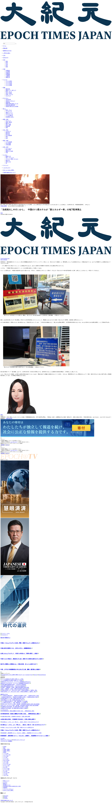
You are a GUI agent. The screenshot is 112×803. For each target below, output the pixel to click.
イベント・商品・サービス (12, 159)
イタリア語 (5, 761)
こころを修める (9, 115)
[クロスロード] (4, 634)
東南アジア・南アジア (11, 90)
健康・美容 (5, 119)
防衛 (7, 66)
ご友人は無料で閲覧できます (15, 674)
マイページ (5, 165)
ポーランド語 (6, 765)
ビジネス (5, 782)
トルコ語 (5, 773)
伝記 (7, 138)
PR (6, 163)
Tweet (31, 674)
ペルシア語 (5, 775)
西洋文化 (8, 134)
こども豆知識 (9, 141)
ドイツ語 (5, 757)
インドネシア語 (6, 754)
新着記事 (5, 48)
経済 (7, 62)
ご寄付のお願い (6, 53)
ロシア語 (5, 767)
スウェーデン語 (6, 764)
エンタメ (5, 154)
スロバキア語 (6, 772)
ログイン (7, 444)
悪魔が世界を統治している (12, 103)
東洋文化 (8, 132)
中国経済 (8, 73)
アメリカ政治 (9, 81)
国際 (4, 87)
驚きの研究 (8, 149)
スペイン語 (5, 758)
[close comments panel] (1, 438)
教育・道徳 (5, 140)
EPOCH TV (5, 57)
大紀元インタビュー (10, 100)
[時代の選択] (15, 632)
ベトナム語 (5, 753)
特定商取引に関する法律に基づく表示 (12, 786)
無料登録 (2, 444)
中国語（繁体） (6, 750)
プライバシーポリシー (8, 789)
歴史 (7, 136)
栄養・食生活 (9, 122)
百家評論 (8, 102)
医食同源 (8, 126)
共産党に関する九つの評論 (12, 106)
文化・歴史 (5, 130)
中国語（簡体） (6, 749)
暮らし (4, 108)
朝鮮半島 (8, 88)
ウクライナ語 (6, 768)
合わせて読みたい (5, 637)
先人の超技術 (9, 135)
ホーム (4, 45)
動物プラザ (8, 156)
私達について (6, 780)
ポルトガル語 (6, 760)
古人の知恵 (8, 143)
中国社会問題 (4, 206)
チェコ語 (5, 771)
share (2, 259)
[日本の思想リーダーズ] (15, 574)
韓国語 (4, 752)
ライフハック (9, 111)
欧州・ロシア (9, 91)
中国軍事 (8, 74)
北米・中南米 (9, 93)
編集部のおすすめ (7, 50)
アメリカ (5, 79)
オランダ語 (5, 763)
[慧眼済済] (15, 517)
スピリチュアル (9, 114)
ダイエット (8, 120)
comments (5, 259)
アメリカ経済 (9, 83)
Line (36, 674)
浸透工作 (8, 77)
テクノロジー (9, 148)
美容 (7, 127)
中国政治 (8, 70)
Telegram (44, 674)
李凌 (2, 213)
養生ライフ (8, 123)
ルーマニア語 (6, 769)
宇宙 (7, 152)
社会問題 (8, 71)
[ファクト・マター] (5, 633)
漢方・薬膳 (8, 124)
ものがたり (8, 131)
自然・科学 (5, 147)
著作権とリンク (6, 784)
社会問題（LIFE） (10, 117)
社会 (7, 64)
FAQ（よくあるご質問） (9, 170)
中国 (4, 69)
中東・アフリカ (9, 94)
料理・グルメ (9, 110)
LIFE (4, 55)
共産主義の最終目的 (10, 105)
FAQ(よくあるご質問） (8, 790)
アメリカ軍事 (9, 85)
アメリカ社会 (9, 82)
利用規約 (5, 787)
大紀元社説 (8, 99)
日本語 (4, 746)
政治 (7, 61)
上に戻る (3, 738)
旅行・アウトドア (10, 157)
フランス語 (5, 756)
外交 (7, 65)
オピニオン (5, 98)
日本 (4, 59)
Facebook (28, 674)
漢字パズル (8, 161)
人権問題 (8, 75)
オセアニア (8, 95)
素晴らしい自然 (9, 151)
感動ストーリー (9, 112)
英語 (4, 748)
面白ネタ (8, 160)
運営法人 (5, 783)
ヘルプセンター (6, 167)
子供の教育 (8, 144)
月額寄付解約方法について (9, 172)
